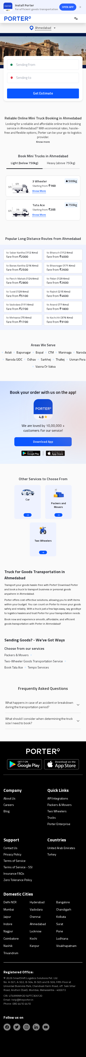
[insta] (26, 1027)
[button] (43, 28)
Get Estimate (43, 93)
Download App (43, 441)
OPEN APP (68, 7)
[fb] (7, 1027)
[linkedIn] (36, 1027)
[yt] (45, 1027)
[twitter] (16, 1027)
